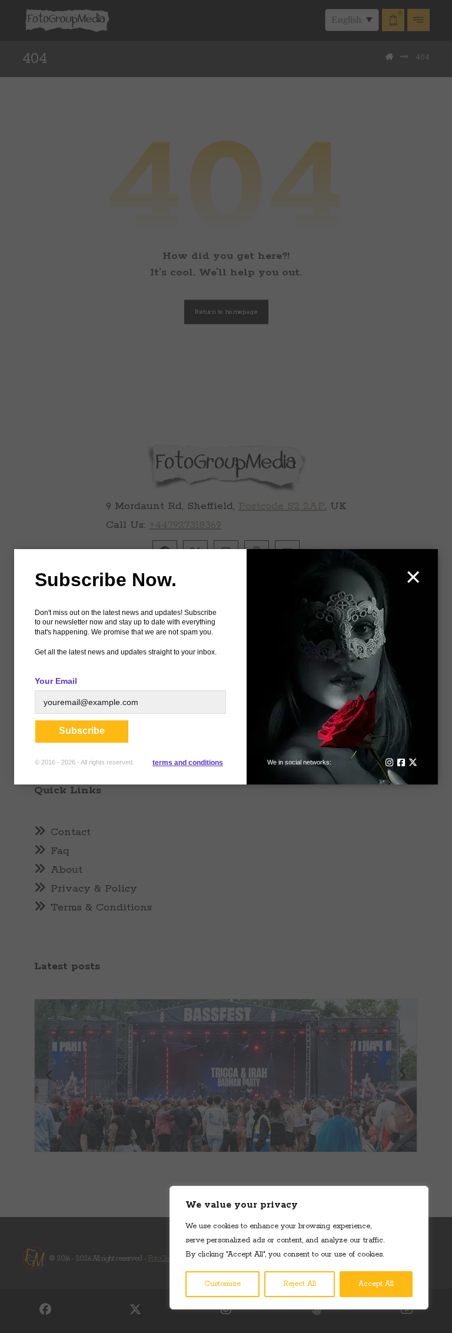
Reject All (299, 1283)
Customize (222, 1283)
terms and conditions (187, 763)
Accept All (376, 1283)
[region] (299, 1247)
